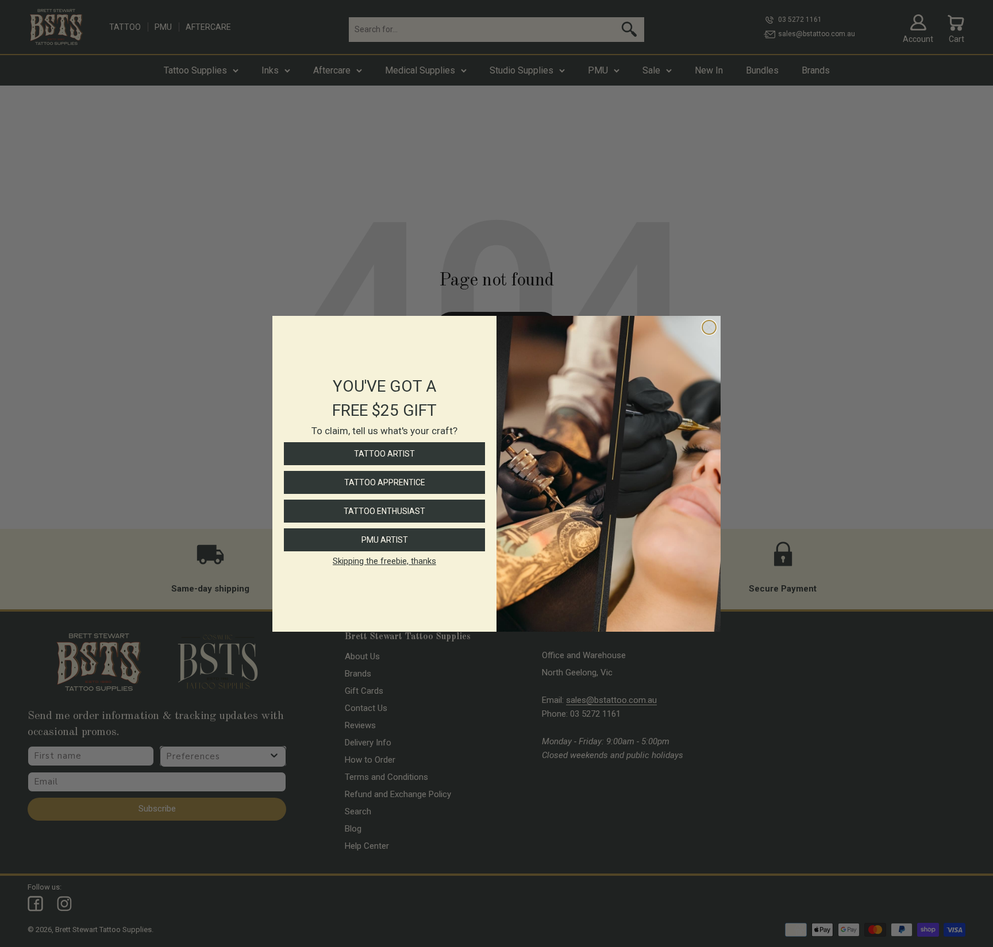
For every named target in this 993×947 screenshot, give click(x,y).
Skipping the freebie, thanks (384, 561)
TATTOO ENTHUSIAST (384, 511)
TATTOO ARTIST (384, 453)
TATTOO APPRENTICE (384, 482)
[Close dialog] (709, 327)
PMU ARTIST (384, 539)
